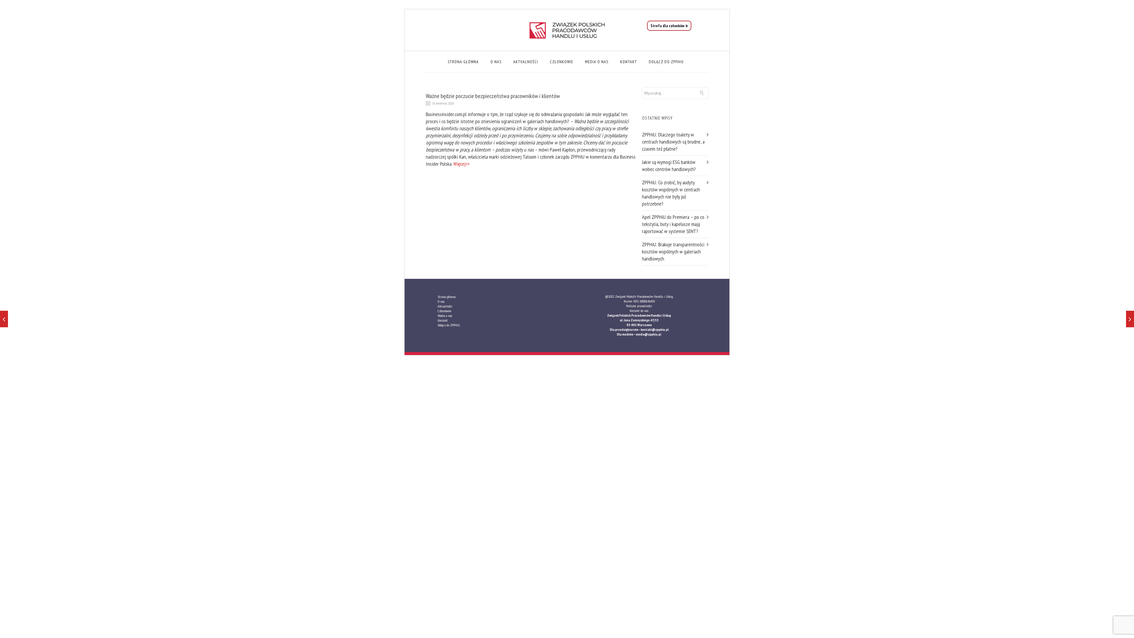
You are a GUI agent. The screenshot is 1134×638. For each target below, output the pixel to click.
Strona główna (463, 61)
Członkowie (561, 61)
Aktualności (525, 61)
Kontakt (628, 61)
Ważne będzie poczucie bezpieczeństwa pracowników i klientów (493, 96)
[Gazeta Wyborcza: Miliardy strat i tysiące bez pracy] (4, 319)
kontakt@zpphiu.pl (655, 329)
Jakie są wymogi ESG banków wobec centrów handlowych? (669, 165)
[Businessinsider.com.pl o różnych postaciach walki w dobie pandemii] (1130, 319)
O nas (496, 61)
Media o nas (596, 61)
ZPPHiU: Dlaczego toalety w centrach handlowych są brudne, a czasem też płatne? (673, 141)
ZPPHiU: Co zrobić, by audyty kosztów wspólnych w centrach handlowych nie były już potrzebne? (671, 193)
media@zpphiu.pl (648, 334)
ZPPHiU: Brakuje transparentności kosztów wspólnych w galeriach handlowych (673, 251)
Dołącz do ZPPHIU (666, 61)
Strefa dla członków (667, 25)
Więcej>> (461, 163)
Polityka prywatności (639, 306)
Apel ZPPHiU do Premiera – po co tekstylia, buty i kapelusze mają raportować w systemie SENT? (673, 224)
